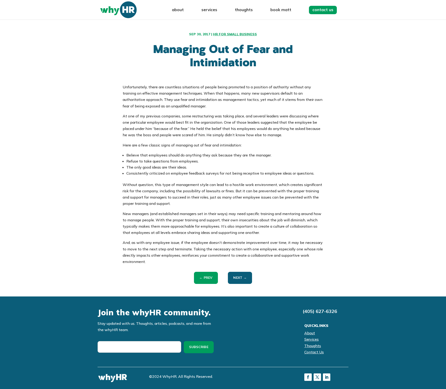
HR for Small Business (235, 34)
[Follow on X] (317, 377)
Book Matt (280, 10)
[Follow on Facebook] (308, 377)
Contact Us (322, 9)
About (178, 10)
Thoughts (244, 10)
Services (209, 10)
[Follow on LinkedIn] (326, 377)
